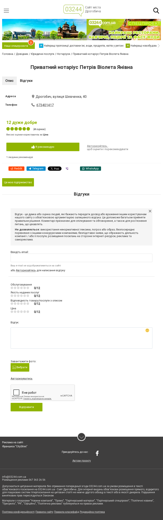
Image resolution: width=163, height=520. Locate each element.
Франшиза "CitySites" (14, 446)
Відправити (26, 407)
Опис (9, 81)
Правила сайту (44, 511)
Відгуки (26, 81)
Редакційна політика (92, 511)
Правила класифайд (66, 511)
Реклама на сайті (12, 442)
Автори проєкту (81, 460)
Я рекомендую (44, 146)
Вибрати (21, 367)
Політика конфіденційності (18, 511)
